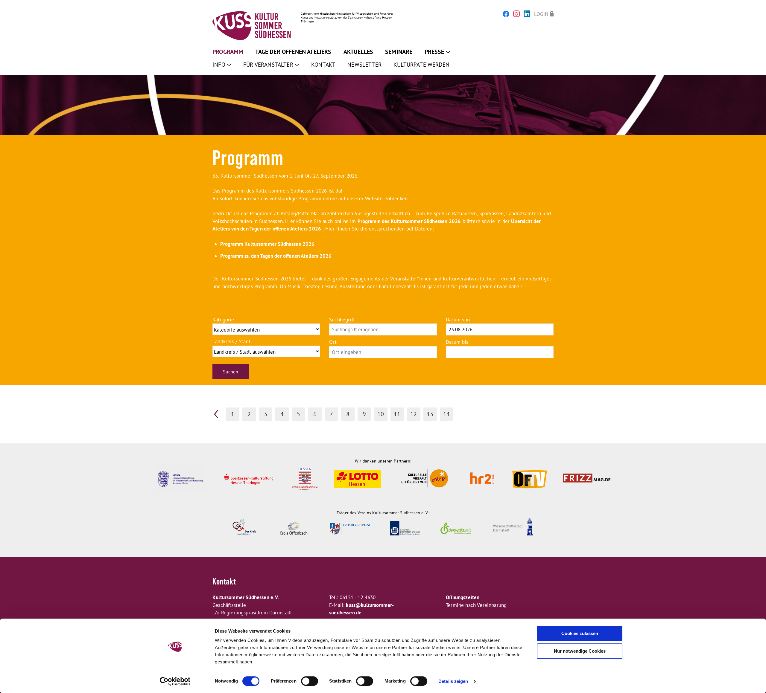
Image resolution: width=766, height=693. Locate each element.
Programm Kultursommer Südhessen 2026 (267, 244)
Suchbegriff (342, 319)
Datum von (458, 319)
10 (380, 414)
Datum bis (457, 342)
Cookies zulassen (579, 633)
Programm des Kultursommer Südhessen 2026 (409, 221)
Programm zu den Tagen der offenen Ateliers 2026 (276, 256)
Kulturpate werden (421, 64)
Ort (333, 342)
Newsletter (364, 64)
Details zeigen (453, 681)
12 (413, 414)
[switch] (309, 681)
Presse (435, 52)
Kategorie (223, 319)
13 (430, 414)
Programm (227, 52)
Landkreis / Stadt (231, 341)
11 (397, 414)
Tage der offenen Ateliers (293, 52)
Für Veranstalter (269, 64)
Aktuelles (358, 52)
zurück (216, 414)
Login (541, 14)
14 (446, 414)
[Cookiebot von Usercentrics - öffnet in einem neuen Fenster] (175, 681)
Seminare (398, 52)
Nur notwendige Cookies (580, 651)
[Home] (251, 26)
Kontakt (323, 64)
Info (219, 64)
